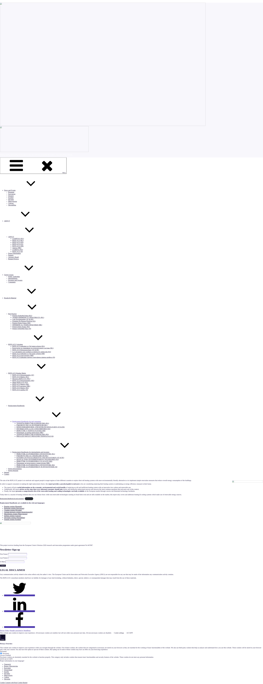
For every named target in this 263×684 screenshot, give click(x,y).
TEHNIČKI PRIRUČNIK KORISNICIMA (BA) (32, 423)
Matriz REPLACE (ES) (20, 382)
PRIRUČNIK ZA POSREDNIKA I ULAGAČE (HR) (34, 461)
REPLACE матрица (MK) (21, 386)
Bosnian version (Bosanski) (13, 506)
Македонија (8, 675)
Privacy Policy (4, 630)
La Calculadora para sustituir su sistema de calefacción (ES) (31, 352)
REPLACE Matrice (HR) (20, 384)
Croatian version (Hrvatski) (13, 510)
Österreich (7, 664)
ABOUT (7, 221)
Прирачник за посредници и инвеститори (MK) (33, 463)
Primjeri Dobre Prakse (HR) (21, 323)
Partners (10, 255)
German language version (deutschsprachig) (18, 512)
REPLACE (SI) (17, 251)
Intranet (6, 472)
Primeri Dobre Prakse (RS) (21, 327)
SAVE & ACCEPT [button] (6, 659)
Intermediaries (12, 278)
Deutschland (8, 670)
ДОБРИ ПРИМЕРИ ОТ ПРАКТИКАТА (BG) (28, 317)
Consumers (12, 282)
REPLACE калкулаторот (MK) (23, 355)
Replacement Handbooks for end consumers (26, 421)
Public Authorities (14, 276)
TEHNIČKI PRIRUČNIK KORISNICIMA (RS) (32, 434)
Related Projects (13, 259)
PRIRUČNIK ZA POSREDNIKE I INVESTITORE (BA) (35, 454)
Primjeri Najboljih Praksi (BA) (22, 316)
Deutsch (11, 196)
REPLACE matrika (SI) (20, 390)
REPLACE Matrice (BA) (20, 377)
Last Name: (3, 558)
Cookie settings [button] (119, 633)
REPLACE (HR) (18, 246)
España (6, 672)
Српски (11, 203)
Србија (6, 677)
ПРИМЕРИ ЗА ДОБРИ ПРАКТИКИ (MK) (27, 325)
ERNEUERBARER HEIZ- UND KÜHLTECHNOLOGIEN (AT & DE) (40, 427)
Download (29, 498)
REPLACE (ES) (17, 244)
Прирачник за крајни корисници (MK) (29, 432)
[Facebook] (19, 627)
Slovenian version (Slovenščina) (14, 517)
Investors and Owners (15, 280)
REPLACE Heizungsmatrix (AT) (23, 375)
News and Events (10, 190)
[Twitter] (19, 595)
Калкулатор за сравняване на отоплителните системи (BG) (33, 348)
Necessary (5, 653)
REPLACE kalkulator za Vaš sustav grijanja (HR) (28, 354)
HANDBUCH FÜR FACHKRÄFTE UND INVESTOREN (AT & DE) (40, 457)
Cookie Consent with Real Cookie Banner (13, 682)
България (7, 668)
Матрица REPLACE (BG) (21, 379)
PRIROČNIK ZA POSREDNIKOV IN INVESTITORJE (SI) (36, 467)
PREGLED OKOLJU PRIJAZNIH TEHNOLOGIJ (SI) (35, 436)
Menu (64, 173)
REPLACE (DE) (18, 242)
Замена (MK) (16, 248)
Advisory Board (13, 257)
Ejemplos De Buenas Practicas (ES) (24, 321)
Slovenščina (12, 205)
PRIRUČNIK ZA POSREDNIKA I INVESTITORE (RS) (35, 465)
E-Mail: (2, 562)
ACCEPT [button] (129, 633)
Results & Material (10, 298)
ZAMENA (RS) (17, 250)
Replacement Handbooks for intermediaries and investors (30, 452)
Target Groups (8, 275)
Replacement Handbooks (16, 406)
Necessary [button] (3, 651)
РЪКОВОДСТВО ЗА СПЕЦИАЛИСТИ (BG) (32, 456)
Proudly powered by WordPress (20, 630)
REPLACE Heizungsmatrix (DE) (23, 380)
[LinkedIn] (19, 611)
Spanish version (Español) (12, 519)
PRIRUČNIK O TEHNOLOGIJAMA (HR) (31, 431)
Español (10, 198)
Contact (6, 474)
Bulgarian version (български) (14, 508)
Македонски (12, 201)
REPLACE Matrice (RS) (20, 388)
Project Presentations (15, 469)
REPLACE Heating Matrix (17, 373)
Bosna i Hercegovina (11, 666)
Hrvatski (11, 199)
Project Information (14, 253)
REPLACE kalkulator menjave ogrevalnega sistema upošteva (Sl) (33, 357)
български (11, 194)
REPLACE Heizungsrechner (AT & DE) (25, 350)
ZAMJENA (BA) (18, 238)
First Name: (4, 554)
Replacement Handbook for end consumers (12, 498)
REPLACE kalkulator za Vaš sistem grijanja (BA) (28, 346)
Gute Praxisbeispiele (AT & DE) (22, 319)
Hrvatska (7, 673)
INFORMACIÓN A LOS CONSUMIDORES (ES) (33, 429)
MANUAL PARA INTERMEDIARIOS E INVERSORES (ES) (37, 459)
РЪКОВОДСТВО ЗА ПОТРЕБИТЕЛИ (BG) (31, 425)
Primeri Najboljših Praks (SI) (21, 328)
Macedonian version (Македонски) (15, 514)
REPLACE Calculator (15, 344)
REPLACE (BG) (18, 240)
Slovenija (7, 679)
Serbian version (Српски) (12, 516)
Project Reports (13, 470)
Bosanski (11, 192)
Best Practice (12, 314)
